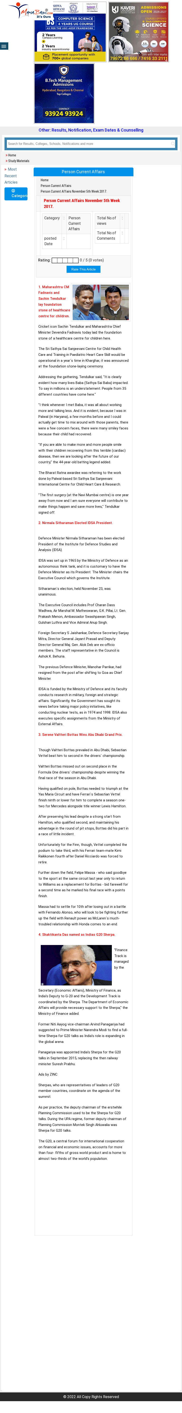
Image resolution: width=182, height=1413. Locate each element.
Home (12, 155)
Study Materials (18, 161)
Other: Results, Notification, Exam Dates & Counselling (91, 130)
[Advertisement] (83, 1199)
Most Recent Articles (11, 175)
